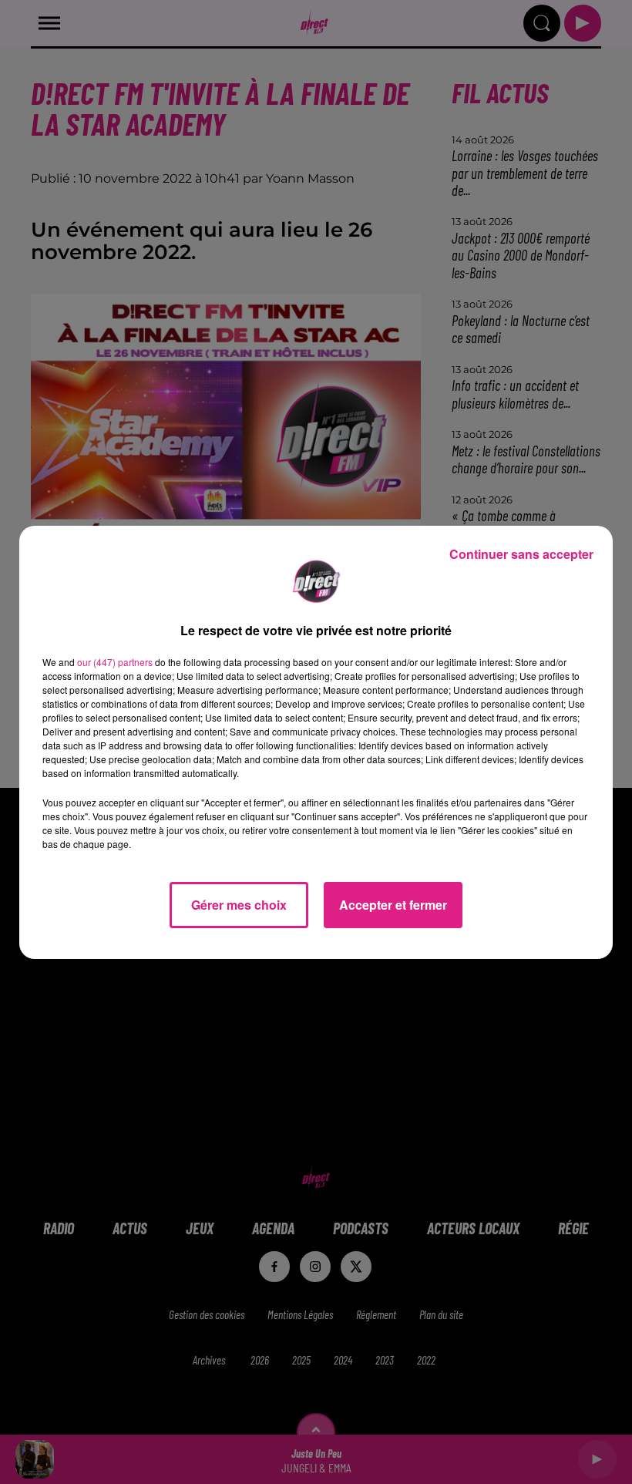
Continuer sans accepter (521, 554)
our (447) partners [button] (115, 661)
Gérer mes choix (239, 905)
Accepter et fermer (393, 905)
